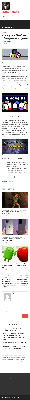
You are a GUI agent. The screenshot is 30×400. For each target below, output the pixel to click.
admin (11, 43)
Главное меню (9, 27)
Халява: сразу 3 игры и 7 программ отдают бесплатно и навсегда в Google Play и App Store (14, 238)
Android (4, 32)
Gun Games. (11, 12)
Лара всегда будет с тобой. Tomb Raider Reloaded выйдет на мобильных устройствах (14, 211)
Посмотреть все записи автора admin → (19, 298)
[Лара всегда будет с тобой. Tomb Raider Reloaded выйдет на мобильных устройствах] (15, 208)
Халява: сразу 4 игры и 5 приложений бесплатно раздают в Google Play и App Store (14, 265)
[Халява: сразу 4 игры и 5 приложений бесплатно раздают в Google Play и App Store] (15, 262)
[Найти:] (15, 316)
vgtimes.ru (10, 181)
